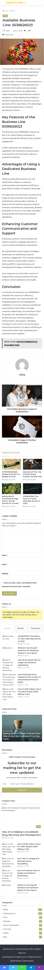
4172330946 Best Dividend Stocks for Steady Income (11, 474)
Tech (5, 917)
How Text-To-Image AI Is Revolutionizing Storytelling (28, 861)
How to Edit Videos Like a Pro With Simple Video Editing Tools (29, 691)
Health (6, 933)
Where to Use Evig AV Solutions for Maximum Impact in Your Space (28, 650)
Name (5, 555)
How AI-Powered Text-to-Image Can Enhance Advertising (29, 662)
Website (5, 574)
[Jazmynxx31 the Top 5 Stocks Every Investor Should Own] (32, 464)
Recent (21, 628)
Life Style (7, 929)
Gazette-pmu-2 (9, 913)
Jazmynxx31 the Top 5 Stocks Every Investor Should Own (32, 474)
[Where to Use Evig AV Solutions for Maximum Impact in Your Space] (9, 652)
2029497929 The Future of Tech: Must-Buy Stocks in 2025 (31, 499)
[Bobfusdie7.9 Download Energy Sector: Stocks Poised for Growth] (11, 488)
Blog (5, 937)
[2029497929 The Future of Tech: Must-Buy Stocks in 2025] (32, 488)
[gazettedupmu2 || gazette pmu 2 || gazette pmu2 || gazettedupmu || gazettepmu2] (16, 2)
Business (6, 921)
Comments (35, 628)
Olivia (22, 374)
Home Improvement (11, 925)
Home (6, 11)
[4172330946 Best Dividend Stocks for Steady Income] (11, 464)
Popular (7, 628)
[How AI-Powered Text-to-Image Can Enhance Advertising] (9, 665)
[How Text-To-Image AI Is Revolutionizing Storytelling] (8, 862)
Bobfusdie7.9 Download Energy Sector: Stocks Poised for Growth (10, 499)
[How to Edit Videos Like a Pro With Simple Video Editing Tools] (9, 694)
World (12, 11)
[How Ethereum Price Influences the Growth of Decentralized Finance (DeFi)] (9, 679)
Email (5, 564)
